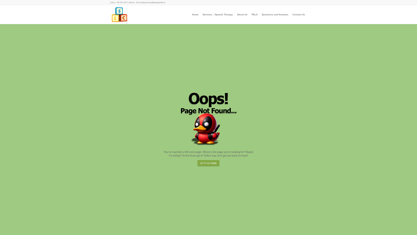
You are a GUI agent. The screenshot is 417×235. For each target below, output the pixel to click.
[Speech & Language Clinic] (119, 14)
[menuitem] (195, 14)
